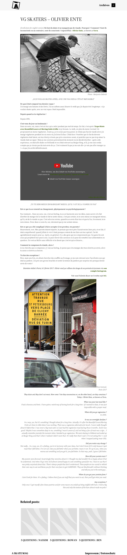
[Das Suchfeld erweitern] (113, 5)
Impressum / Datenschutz (100, 553)
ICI (105, 275)
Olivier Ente (77, 30)
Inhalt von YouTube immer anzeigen (64, 179)
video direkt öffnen (96, 197)
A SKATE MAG (20, 553)
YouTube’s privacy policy (69, 174)
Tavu (95, 30)
